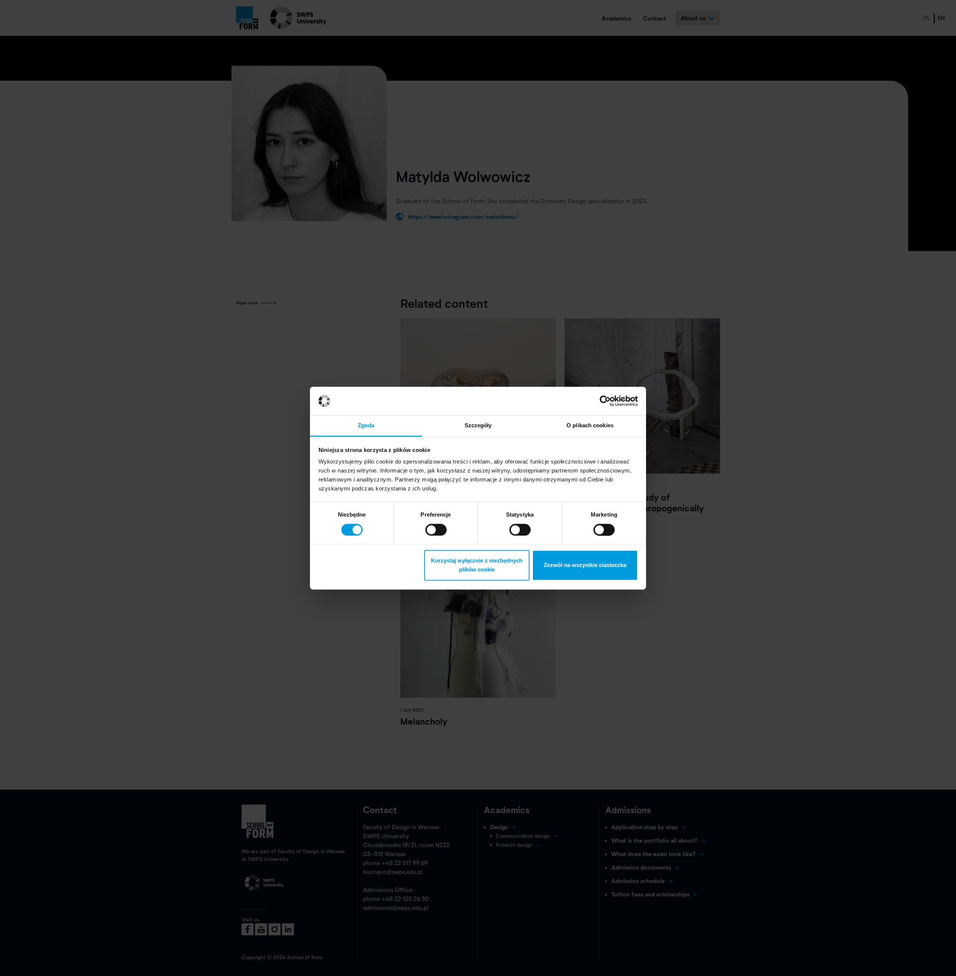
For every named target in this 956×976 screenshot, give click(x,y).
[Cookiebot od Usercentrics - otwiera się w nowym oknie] (605, 400)
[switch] (436, 530)
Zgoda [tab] (366, 425)
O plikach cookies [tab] (590, 425)
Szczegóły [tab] (478, 425)
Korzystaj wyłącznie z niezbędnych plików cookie (476, 565)
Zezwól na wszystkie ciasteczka (585, 565)
